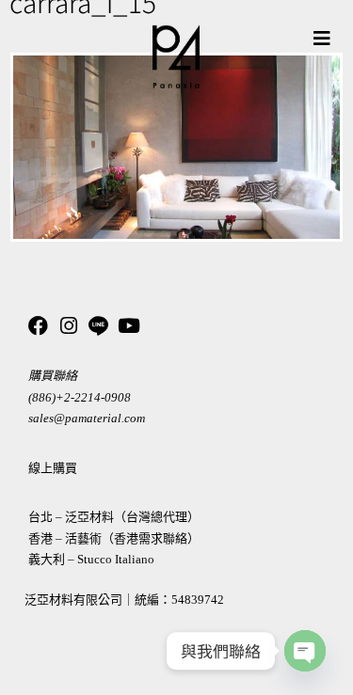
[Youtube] (128, 326)
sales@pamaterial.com (86, 418)
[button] (322, 38)
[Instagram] (68, 326)
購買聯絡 (52, 376)
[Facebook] (38, 326)
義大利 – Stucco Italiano (91, 559)
